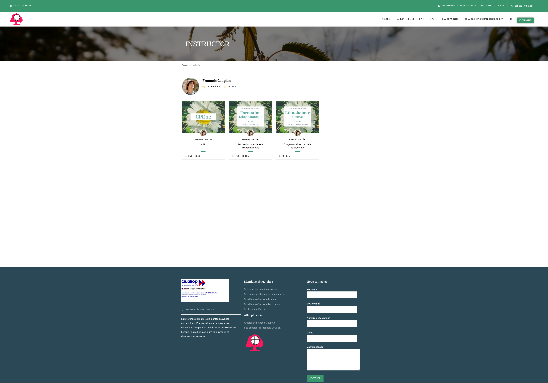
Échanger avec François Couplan (483, 19)
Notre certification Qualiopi (200, 309)
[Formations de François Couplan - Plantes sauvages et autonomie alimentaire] (16, 19)
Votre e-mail (313, 303)
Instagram (485, 6)
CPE (203, 144)
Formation (527, 20)
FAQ (432, 19)
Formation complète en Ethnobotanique (250, 146)
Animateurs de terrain (410, 19)
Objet (310, 332)
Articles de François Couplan (259, 322)
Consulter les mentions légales (260, 289)
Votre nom (312, 289)
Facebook (499, 6)
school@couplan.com (22, 6)
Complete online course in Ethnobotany (298, 146)
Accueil (386, 19)
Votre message (315, 346)
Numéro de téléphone (318, 318)
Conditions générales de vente (260, 299)
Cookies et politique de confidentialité (264, 294)
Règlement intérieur (254, 309)
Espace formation (524, 5)
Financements (449, 19)
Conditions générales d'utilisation (262, 304)
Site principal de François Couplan (459, 6)
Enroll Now (203, 116)
